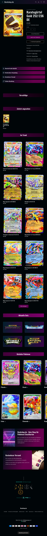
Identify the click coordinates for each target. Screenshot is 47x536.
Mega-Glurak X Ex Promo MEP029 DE (32, 168)
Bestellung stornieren (23, 532)
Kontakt (5, 511)
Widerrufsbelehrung (39, 511)
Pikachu (3, 387)
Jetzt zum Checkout (35, 37)
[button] (2, 2)
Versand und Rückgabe (13, 511)
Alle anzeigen (23, 306)
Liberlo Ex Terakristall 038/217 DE (10, 168)
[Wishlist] (41, 2)
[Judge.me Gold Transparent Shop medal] (14, 487)
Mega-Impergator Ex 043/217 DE (31, 300)
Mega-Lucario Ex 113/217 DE (9, 300)
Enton (2, 421)
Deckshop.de (25, 528)
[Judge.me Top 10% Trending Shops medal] (14, 492)
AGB (27, 511)
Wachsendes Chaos (34, 333)
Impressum (31, 511)
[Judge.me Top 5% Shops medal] (27, 487)
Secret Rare (35, 56)
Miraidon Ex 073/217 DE (30, 201)
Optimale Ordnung (12, 347)
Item (36, 53)
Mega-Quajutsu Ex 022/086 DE (31, 267)
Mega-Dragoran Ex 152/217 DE (9, 267)
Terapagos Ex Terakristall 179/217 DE (11, 234)
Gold (33, 53)
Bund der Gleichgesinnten (35, 50)
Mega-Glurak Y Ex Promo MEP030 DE (32, 234)
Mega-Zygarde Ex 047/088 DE (9, 201)
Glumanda (25, 421)
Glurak (24, 387)
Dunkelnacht (12, 333)
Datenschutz (21, 511)
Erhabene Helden (34, 347)
